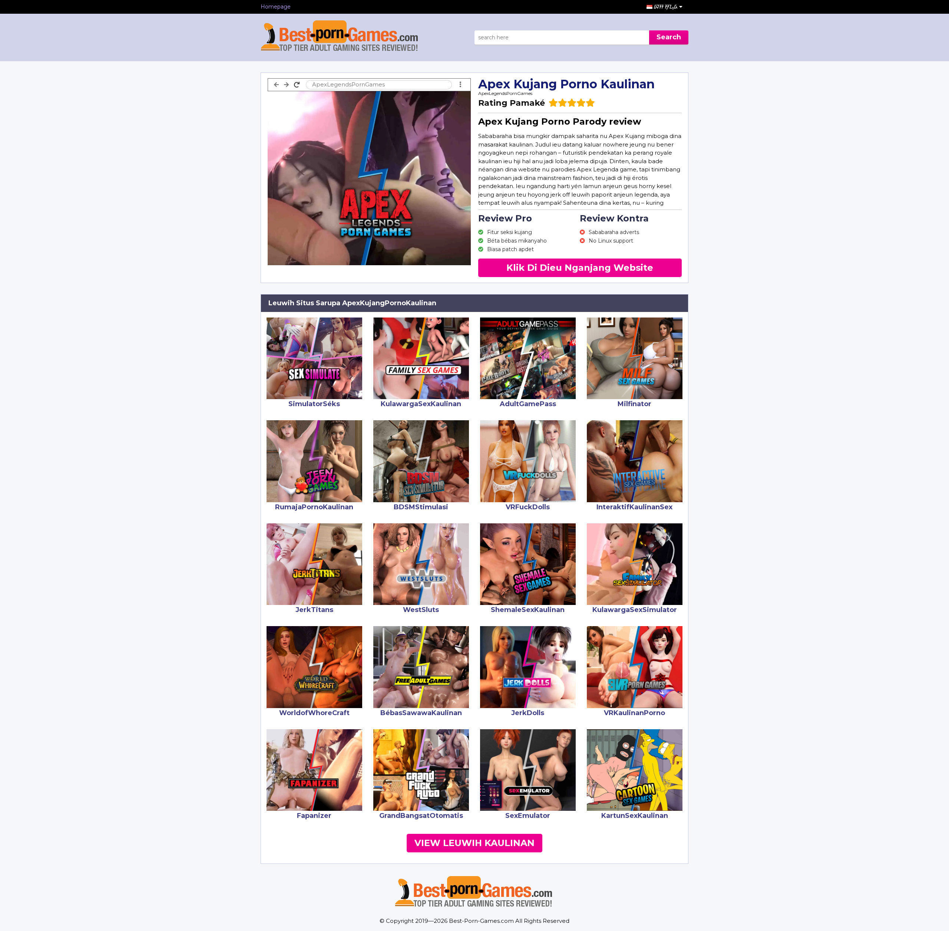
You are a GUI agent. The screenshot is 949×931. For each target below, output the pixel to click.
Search (669, 37)
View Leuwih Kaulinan (474, 843)
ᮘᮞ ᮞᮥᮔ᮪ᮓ (666, 6)
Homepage (276, 6)
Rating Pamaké (511, 103)
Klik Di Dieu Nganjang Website (579, 267)
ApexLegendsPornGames (505, 93)
